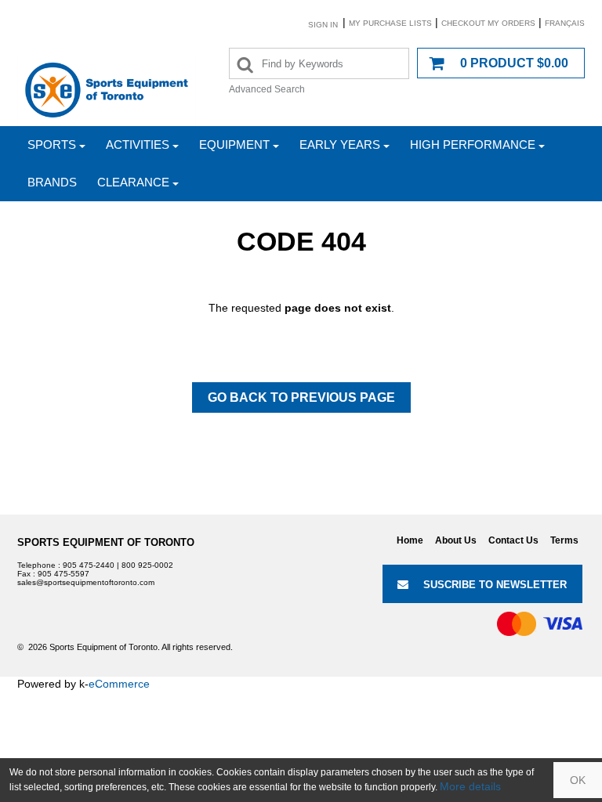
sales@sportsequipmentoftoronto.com (85, 582)
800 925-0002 (147, 565)
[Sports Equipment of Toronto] (106, 89)
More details (470, 786)
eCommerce (119, 683)
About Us (456, 540)
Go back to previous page (301, 397)
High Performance (472, 144)
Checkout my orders (488, 23)
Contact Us (513, 540)
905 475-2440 (88, 565)
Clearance (133, 182)
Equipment (234, 144)
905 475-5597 (63, 573)
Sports (51, 144)
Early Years (339, 144)
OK (578, 780)
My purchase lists (390, 23)
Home (410, 540)
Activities (137, 144)
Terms (564, 540)
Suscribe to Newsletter (495, 585)
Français (565, 23)
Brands (52, 182)
